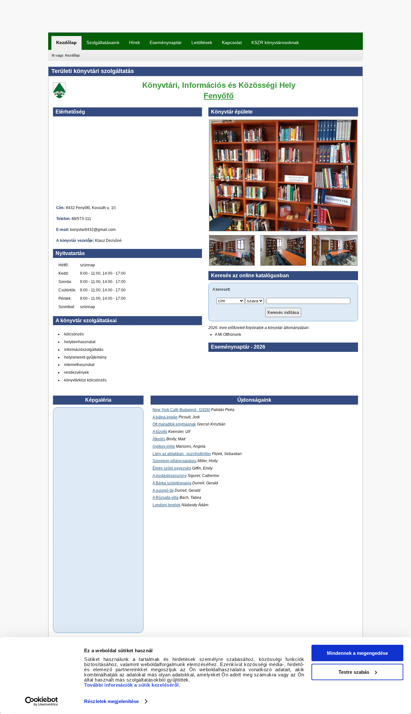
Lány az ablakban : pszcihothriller (182, 454)
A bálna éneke (165, 417)
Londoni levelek (166, 505)
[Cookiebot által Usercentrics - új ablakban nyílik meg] (41, 701)
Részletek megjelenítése (111, 701)
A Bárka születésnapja (172, 483)
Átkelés (159, 439)
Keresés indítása (283, 312)
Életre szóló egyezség (172, 468)
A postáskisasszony (170, 475)
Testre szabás (353, 671)
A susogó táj (163, 490)
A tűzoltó (160, 431)
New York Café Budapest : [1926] (181, 409)
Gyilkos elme (164, 446)
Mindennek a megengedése (357, 653)
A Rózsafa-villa (166, 497)
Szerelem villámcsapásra (175, 461)
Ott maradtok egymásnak (174, 424)
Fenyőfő (219, 95)
